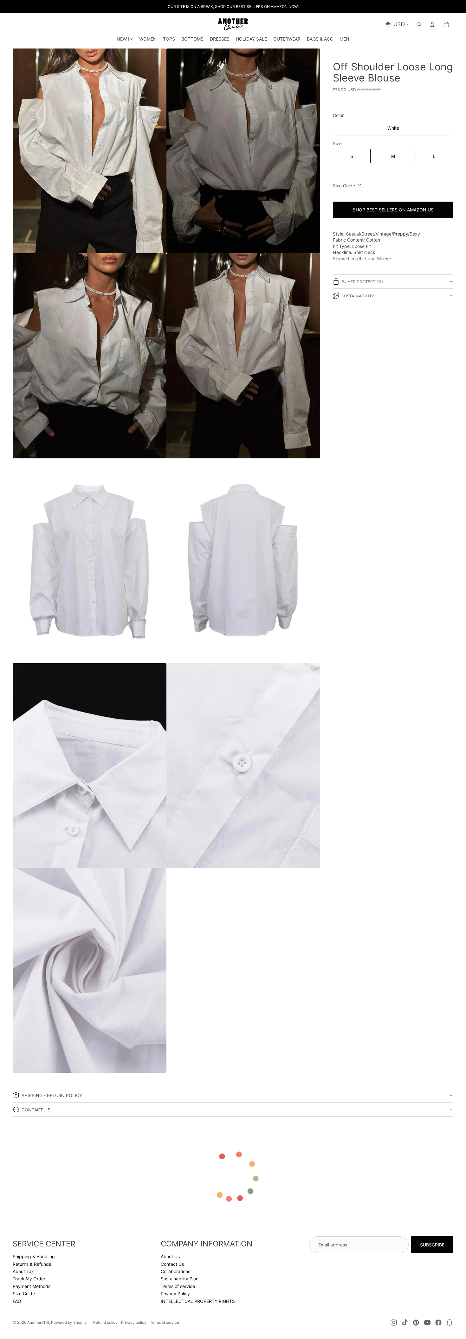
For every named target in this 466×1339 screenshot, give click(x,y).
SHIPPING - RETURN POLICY (52, 1095)
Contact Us (172, 1264)
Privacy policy (133, 1322)
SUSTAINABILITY (358, 296)
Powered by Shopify (69, 1322)
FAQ (17, 1301)
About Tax (23, 1271)
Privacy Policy (175, 1293)
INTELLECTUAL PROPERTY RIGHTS (198, 1301)
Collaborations (175, 1271)
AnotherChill (38, 1322)
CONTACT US (36, 1109)
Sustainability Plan (179, 1278)
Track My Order (29, 1278)
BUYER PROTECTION (362, 281)
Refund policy (105, 1322)
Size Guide (344, 185)
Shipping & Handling (34, 1256)
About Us (170, 1256)
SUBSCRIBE (432, 1244)
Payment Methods (31, 1286)
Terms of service (178, 1286)
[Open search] (419, 24)
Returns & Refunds (32, 1264)
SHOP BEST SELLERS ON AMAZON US (393, 209)
